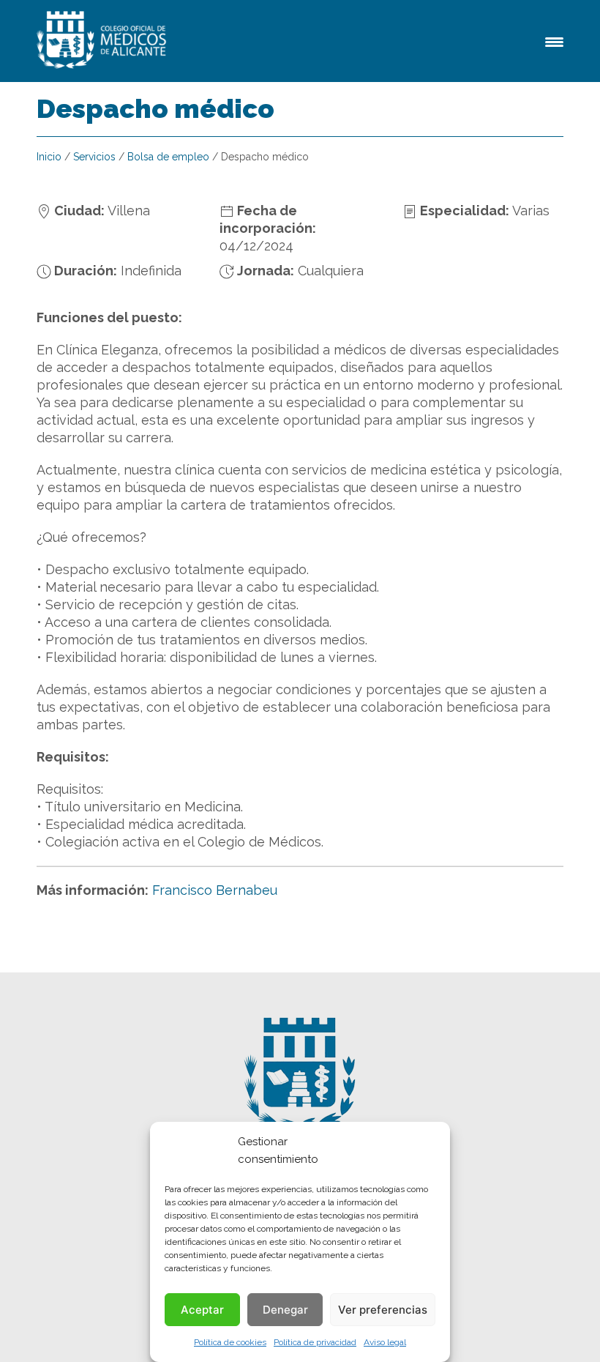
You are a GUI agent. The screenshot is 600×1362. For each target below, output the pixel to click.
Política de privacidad (315, 1342)
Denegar (285, 1310)
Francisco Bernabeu (214, 890)
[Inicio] (104, 41)
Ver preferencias (382, 1310)
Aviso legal (385, 1342)
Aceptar (202, 1310)
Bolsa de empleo (168, 157)
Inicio (49, 157)
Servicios (94, 157)
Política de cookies (230, 1342)
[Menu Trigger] (554, 41)
